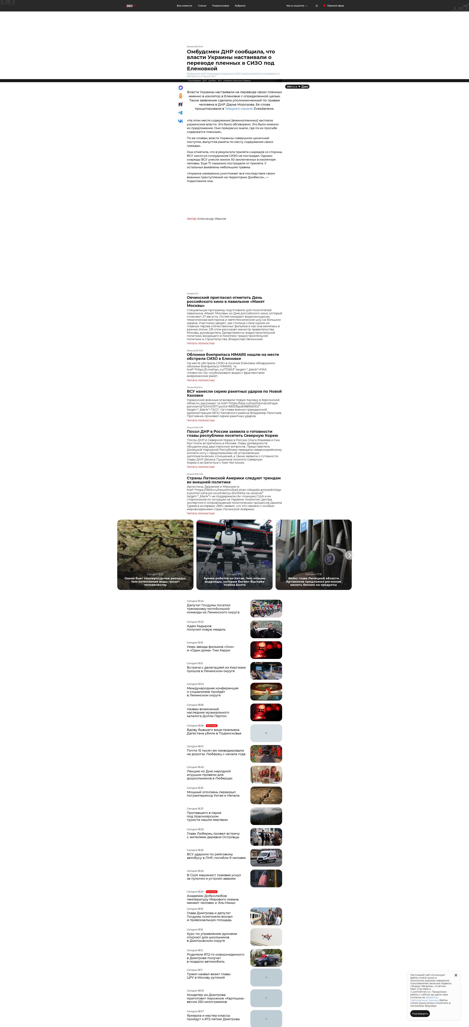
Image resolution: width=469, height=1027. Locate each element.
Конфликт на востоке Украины (237, 80)
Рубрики (240, 5)
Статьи (202, 5)
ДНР (205, 80)
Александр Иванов (211, 218)
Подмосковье (220, 5)
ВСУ (220, 80)
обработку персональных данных (424, 999)
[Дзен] (297, 87)
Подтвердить (420, 1013)
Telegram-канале (239, 109)
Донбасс (212, 80)
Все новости (184, 5)
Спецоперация (194, 80)
